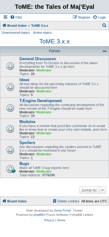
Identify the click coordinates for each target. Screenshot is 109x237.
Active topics (42, 32)
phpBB (38, 214)
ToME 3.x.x (54, 41)
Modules (27, 121)
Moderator (43, 70)
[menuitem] (16, 17)
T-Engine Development (40, 100)
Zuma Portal (62, 210)
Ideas (24, 79)
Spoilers (27, 142)
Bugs (24, 163)
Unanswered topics (16, 32)
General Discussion (37, 59)
